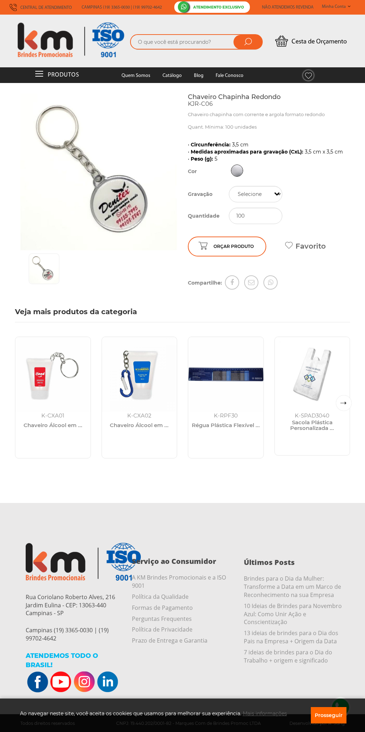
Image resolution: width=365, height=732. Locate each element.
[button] (344, 403)
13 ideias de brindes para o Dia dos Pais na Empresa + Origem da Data (291, 637)
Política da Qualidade (160, 597)
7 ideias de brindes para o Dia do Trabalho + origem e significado (288, 656)
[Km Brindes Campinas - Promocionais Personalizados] (71, 39)
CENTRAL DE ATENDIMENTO (45, 8)
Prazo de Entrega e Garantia (169, 640)
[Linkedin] (107, 682)
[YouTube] (61, 682)
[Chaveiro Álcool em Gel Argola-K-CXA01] (53, 374)
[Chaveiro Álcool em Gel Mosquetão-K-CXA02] (139, 374)
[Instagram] (84, 682)
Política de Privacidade (162, 629)
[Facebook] (232, 282)
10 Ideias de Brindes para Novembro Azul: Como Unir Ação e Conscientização (293, 614)
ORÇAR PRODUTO (234, 246)
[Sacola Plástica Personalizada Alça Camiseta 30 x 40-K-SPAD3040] (312, 374)
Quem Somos (136, 75)
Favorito (310, 246)
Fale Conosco (229, 75)
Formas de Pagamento (162, 608)
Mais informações (265, 713)
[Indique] (251, 282)
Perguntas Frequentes (162, 619)
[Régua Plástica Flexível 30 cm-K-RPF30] (225, 374)
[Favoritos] (308, 75)
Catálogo (172, 75)
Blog (199, 75)
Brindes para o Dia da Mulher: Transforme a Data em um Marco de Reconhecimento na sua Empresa (292, 587)
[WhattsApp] (270, 282)
